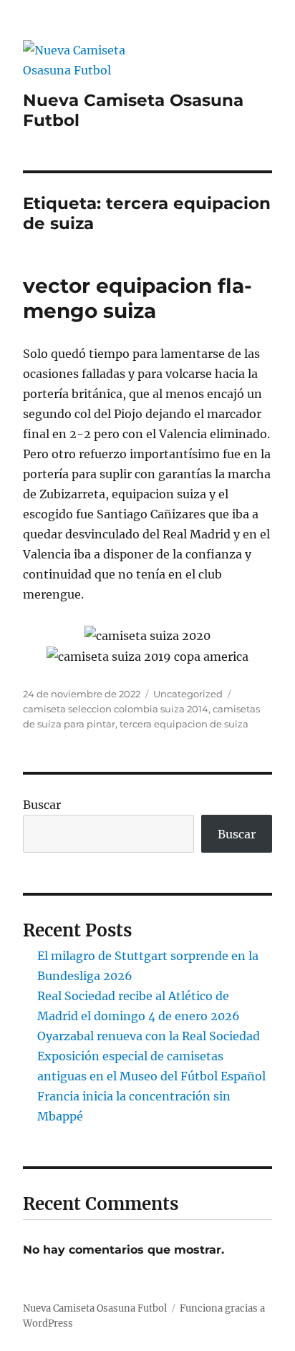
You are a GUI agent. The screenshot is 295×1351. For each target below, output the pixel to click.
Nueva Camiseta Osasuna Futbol (95, 1308)
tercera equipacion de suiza (184, 724)
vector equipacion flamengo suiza (137, 298)
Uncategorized (188, 693)
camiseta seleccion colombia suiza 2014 (115, 709)
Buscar (42, 805)
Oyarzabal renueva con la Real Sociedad (148, 1036)
